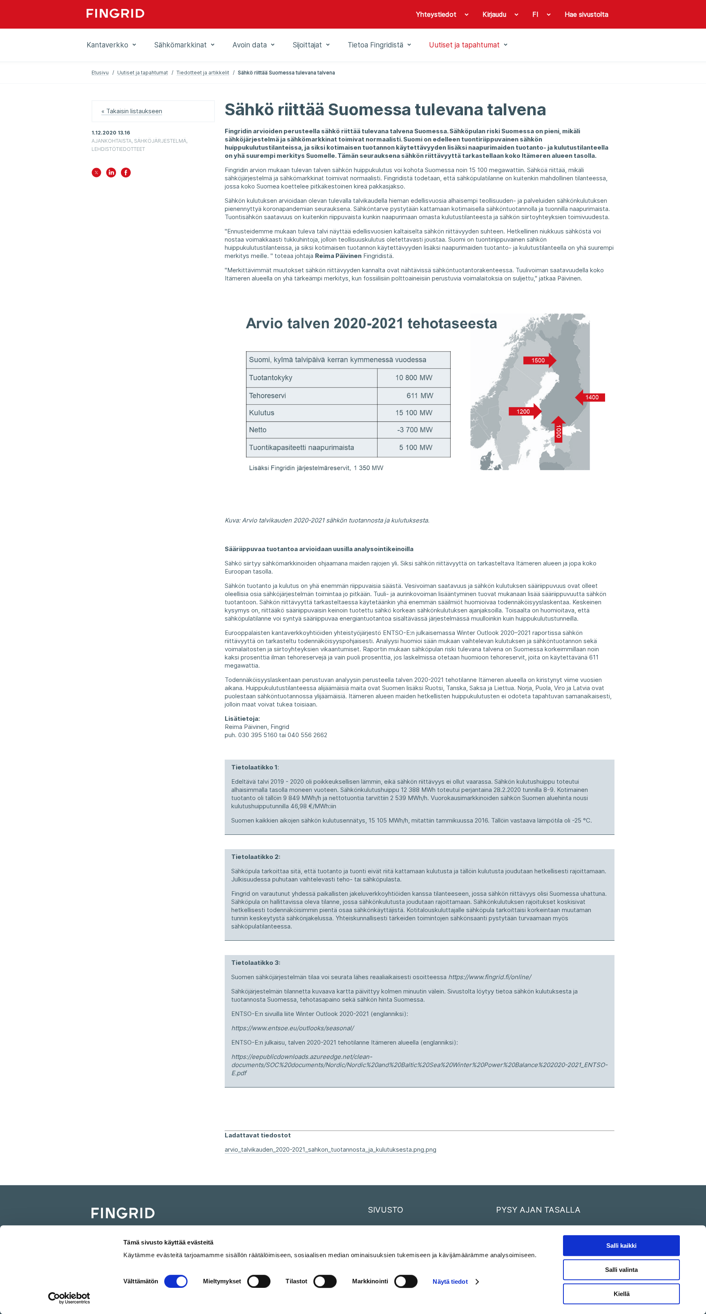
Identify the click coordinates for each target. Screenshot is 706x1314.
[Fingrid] (197, 14)
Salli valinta (621, 1269)
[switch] (258, 1281)
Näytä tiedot (450, 1281)
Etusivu (100, 73)
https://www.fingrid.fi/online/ (489, 977)
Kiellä (622, 1293)
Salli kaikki (621, 1245)
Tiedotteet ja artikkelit (202, 73)
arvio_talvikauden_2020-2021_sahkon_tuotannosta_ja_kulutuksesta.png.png (330, 1149)
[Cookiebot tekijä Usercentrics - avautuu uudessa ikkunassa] (69, 1298)
